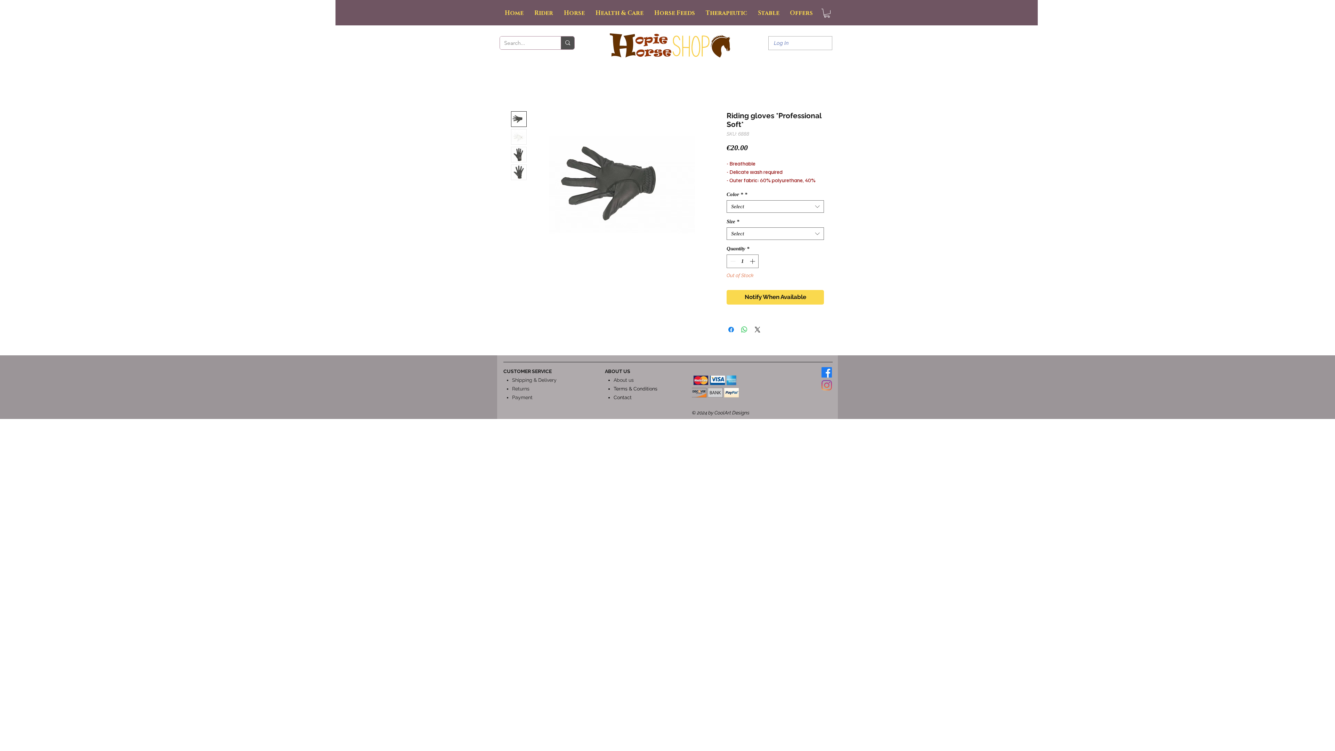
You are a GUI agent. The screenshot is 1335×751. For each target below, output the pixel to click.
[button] (827, 13)
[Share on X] (757, 329)
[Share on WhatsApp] (744, 329)
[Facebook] (827, 372)
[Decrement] (732, 261)
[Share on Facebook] (731, 329)
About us (624, 380)
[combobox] (775, 206)
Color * (737, 194)
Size (733, 221)
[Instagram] (827, 385)
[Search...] (567, 43)
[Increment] (753, 261)
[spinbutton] (743, 261)
